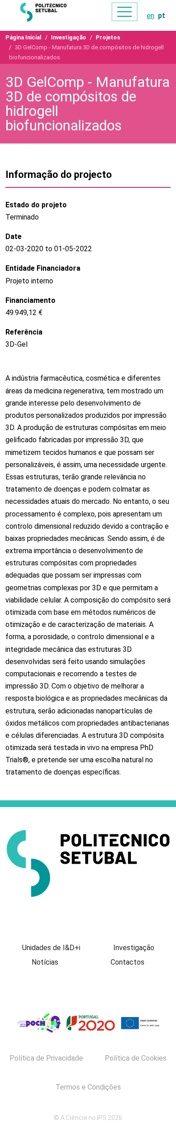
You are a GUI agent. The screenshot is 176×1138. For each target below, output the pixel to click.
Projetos (108, 37)
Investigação (68, 37)
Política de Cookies (136, 1058)
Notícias (45, 962)
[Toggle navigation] (124, 11)
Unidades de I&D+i (51, 947)
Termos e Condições (88, 1087)
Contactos (127, 962)
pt (161, 15)
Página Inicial (23, 37)
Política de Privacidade (46, 1058)
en (150, 15)
